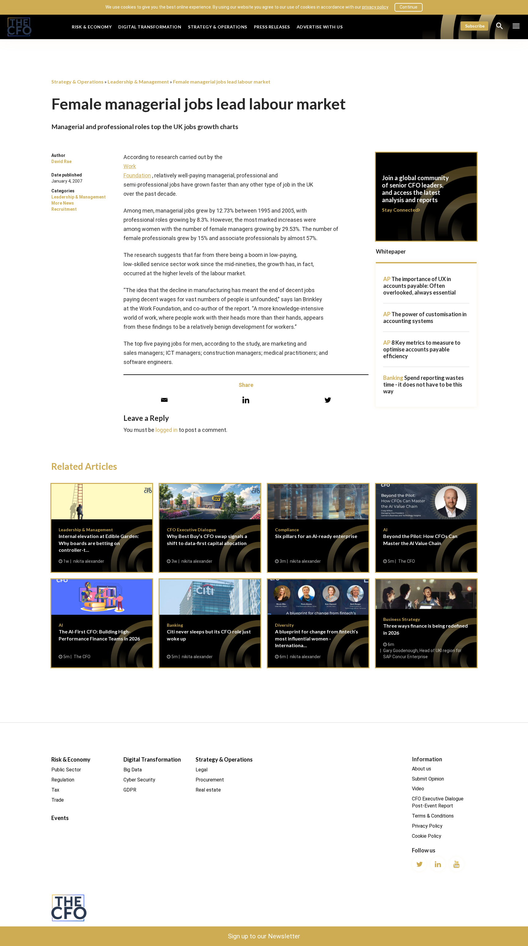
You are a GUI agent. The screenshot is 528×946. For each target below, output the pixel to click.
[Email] (164, 400)
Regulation (62, 780)
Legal (201, 770)
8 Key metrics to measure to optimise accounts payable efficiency (421, 349)
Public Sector (66, 770)
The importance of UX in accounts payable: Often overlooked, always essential (419, 286)
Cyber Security (139, 780)
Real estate (208, 790)
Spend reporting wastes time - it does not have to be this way (423, 384)
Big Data (132, 770)
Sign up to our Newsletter (264, 936)
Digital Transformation (149, 26)
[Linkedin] (245, 400)
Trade (57, 800)
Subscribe (475, 25)
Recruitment (64, 209)
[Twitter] (327, 400)
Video (418, 789)
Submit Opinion (428, 779)
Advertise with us (320, 26)
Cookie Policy (426, 836)
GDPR (129, 790)
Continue (408, 7)
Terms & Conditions (433, 816)
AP (387, 279)
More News (62, 203)
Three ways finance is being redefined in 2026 (426, 623)
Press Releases (272, 26)
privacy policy (375, 7)
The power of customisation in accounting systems (425, 317)
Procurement (210, 780)
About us (421, 769)
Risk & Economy (92, 26)
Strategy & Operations (217, 26)
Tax (55, 790)
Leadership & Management (78, 197)
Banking (393, 377)
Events (60, 817)
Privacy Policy (427, 826)
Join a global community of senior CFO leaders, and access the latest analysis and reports (426, 200)
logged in (167, 430)
